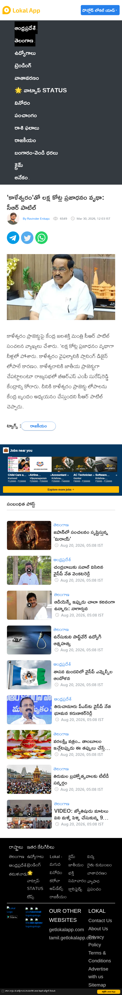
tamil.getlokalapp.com (72, 937)
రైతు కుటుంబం (99, 864)
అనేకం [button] (21, 177)
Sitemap (97, 985)
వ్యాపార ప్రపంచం (94, 885)
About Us (98, 928)
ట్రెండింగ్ (34, 864)
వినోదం (56, 872)
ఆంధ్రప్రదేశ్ (25, 27)
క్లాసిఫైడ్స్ (75, 889)
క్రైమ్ (71, 856)
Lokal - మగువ (56, 860)
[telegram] (14, 239)
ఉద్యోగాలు (35, 856)
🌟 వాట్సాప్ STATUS (35, 881)
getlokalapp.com (66, 929)
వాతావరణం (97, 873)
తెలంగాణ (24, 40)
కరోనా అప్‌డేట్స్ (56, 884)
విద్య (90, 856)
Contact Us (100, 920)
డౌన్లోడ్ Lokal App (108, 992)
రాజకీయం (58, 896)
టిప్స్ (30, 896)
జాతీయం (76, 864)
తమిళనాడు (18, 874)
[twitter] (28, 239)
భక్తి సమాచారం (77, 877)
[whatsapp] (42, 239)
